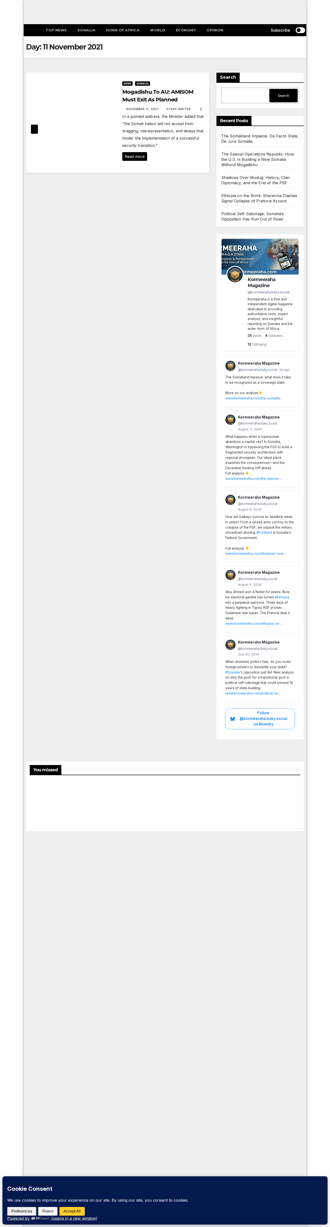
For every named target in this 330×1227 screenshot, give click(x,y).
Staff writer (179, 109)
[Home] (33, 30)
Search (228, 77)
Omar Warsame (41, 805)
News (127, 83)
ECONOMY (186, 30)
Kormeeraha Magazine (261, 282)
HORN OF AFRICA (122, 30)
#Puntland (264, 532)
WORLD (157, 30)
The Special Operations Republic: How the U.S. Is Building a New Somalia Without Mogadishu (257, 159)
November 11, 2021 (143, 109)
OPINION (215, 30)
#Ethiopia (282, 597)
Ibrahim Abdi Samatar (250, 802)
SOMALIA (87, 30)
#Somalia (232, 672)
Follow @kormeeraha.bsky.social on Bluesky (263, 718)
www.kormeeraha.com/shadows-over (254, 553)
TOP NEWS (56, 30)
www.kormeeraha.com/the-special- (252, 479)
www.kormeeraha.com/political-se (251, 693)
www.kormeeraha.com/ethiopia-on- (252, 623)
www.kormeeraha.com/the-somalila (252, 398)
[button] (259, 30)
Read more (135, 156)
